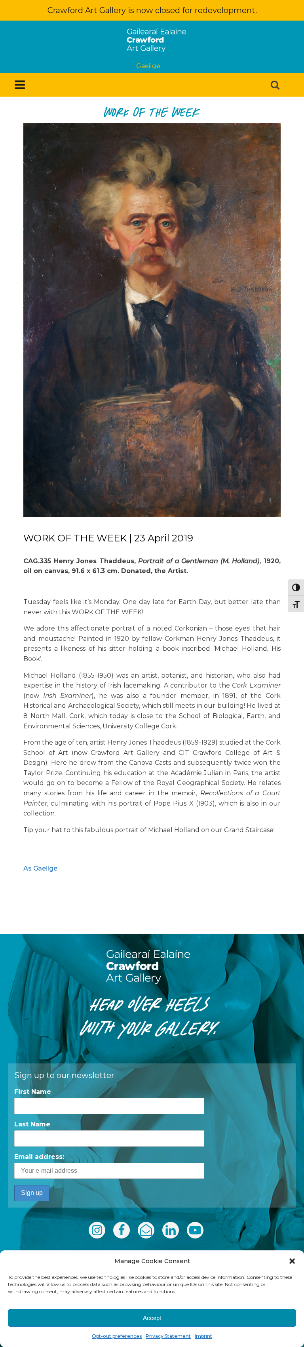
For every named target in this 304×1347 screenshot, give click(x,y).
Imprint (203, 1336)
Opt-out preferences (117, 1336)
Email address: (39, 1156)
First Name (32, 1092)
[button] (292, 1261)
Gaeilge (148, 66)
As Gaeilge (40, 868)
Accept (152, 1318)
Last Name (32, 1124)
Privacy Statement (168, 1336)
